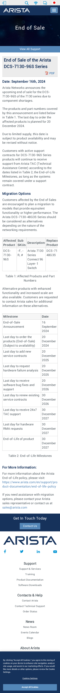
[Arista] (16, 10)
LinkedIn (38, 551)
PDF (52, 73)
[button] (27, 3)
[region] (30, 672)
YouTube (55, 551)
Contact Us (30, 526)
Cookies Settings (30, 679)
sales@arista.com (14, 507)
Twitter (22, 551)
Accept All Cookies (30, 687)
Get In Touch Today (30, 518)
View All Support (30, 49)
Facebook (5, 551)
